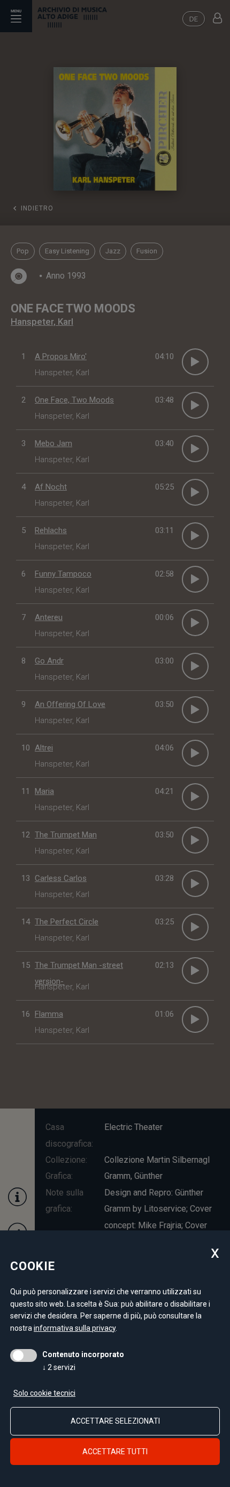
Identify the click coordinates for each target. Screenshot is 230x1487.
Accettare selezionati (115, 1421)
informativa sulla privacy (75, 1328)
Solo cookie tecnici (44, 1393)
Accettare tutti (115, 1451)
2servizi (58, 1367)
